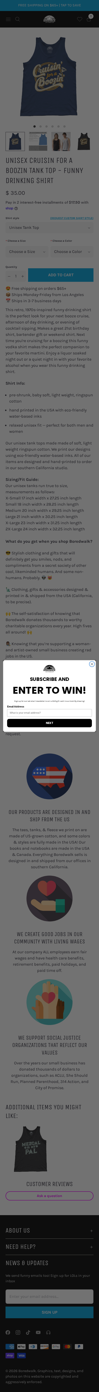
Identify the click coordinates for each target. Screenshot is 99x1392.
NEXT (49, 723)
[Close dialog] (92, 664)
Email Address (15, 706)
